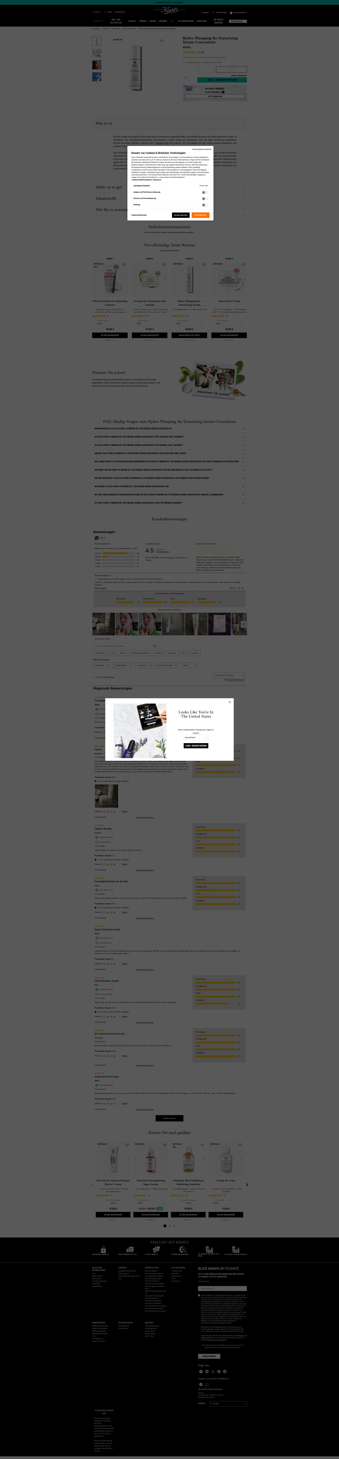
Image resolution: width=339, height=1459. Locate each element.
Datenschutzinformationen (142, 180)
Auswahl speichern (181, 215)
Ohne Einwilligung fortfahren (201, 149)
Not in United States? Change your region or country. (196, 731)
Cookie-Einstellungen (139, 215)
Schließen (230, 702)
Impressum (157, 180)
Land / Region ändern (196, 745)
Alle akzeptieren (200, 215)
